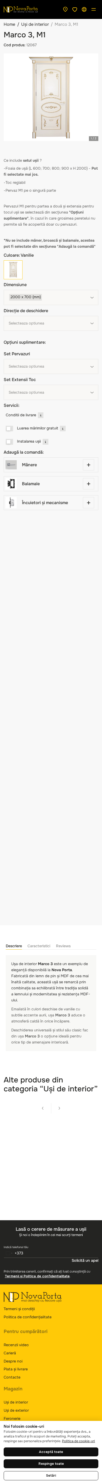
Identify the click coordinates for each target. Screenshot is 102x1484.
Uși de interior (35, 24)
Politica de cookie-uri (78, 1441)
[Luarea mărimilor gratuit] (9, 429)
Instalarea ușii (29, 441)
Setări (51, 1475)
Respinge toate (51, 1464)
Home (9, 24)
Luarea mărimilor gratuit (37, 428)
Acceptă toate (51, 1452)
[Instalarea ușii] (9, 442)
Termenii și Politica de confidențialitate (37, 1276)
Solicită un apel (85, 1260)
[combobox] (51, 297)
